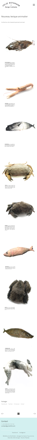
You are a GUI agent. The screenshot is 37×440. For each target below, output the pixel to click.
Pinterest (16, 404)
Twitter (10, 404)
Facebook (4, 404)
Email (22, 404)
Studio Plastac (25, 438)
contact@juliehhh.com (8, 426)
